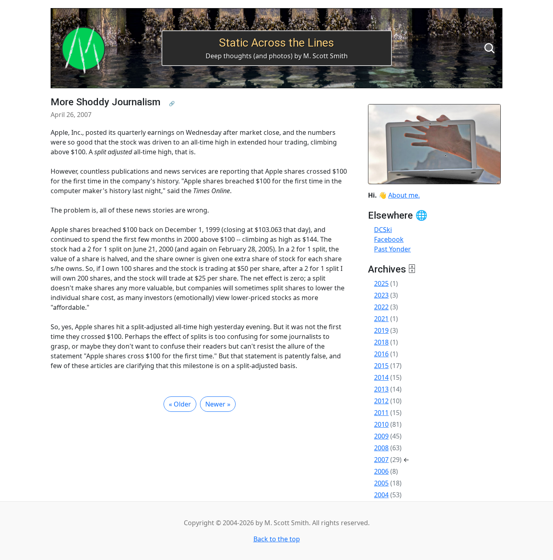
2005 (381, 483)
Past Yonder (392, 249)
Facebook (389, 239)
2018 (381, 342)
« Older (180, 404)
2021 (381, 318)
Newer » (217, 404)
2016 (381, 353)
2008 (381, 447)
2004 (381, 494)
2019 (381, 330)
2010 (381, 424)
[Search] (489, 48)
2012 (381, 400)
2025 (381, 283)
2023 (381, 295)
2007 (381, 459)
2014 (381, 377)
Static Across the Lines (276, 42)
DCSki (383, 229)
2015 (381, 365)
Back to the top (276, 538)
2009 (381, 436)
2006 (381, 471)
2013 (381, 389)
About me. (404, 195)
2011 (381, 412)
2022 (381, 306)
